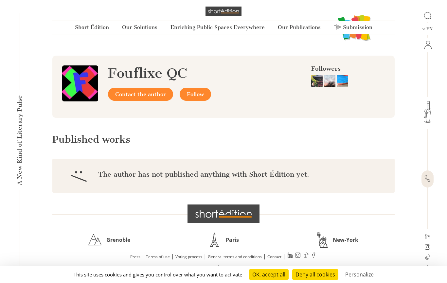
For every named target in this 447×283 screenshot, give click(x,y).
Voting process (188, 256)
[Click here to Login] (427, 45)
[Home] (223, 11)
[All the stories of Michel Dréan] (317, 80)
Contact (274, 256)
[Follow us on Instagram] (427, 247)
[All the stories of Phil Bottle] (342, 80)
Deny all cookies (315, 274)
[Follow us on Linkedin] (427, 237)
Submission (356, 27)
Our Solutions (139, 27)
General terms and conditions (235, 256)
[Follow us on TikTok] (427, 258)
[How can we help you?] (427, 179)
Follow (195, 94)
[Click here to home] (223, 213)
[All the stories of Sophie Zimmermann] (330, 80)
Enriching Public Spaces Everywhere (217, 27)
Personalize (359, 274)
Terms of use (158, 256)
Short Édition (92, 27)
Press (135, 256)
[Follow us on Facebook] (314, 256)
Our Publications (299, 27)
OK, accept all (268, 274)
